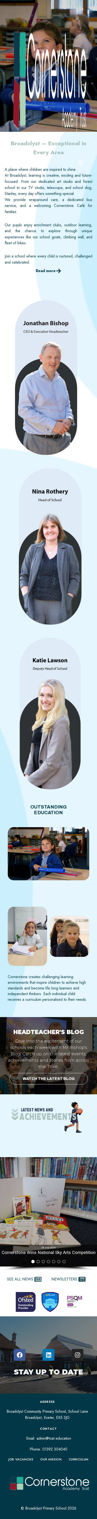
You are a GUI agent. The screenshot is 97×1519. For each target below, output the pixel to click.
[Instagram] (77, 1355)
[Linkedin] (48, 1355)
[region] (48, 1214)
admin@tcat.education (53, 1438)
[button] (48, 1212)
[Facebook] (19, 1355)
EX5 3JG (63, 1417)
